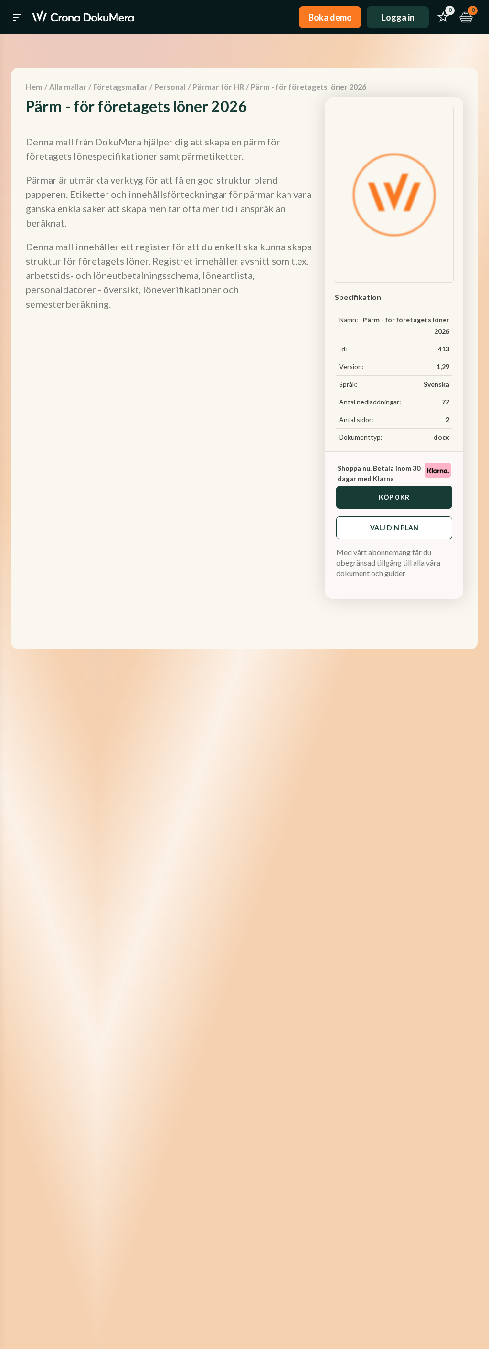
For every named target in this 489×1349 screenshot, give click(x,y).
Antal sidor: (356, 419)
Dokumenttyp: (361, 437)
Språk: (348, 384)
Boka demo (330, 17)
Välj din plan (394, 528)
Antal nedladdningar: (370, 402)
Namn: (348, 320)
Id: (343, 349)
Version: (351, 366)
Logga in (398, 17)
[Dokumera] (83, 17)
